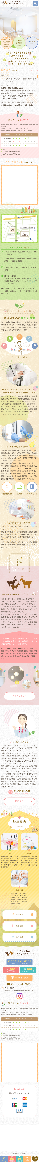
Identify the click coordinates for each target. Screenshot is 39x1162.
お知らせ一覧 (33, 70)
